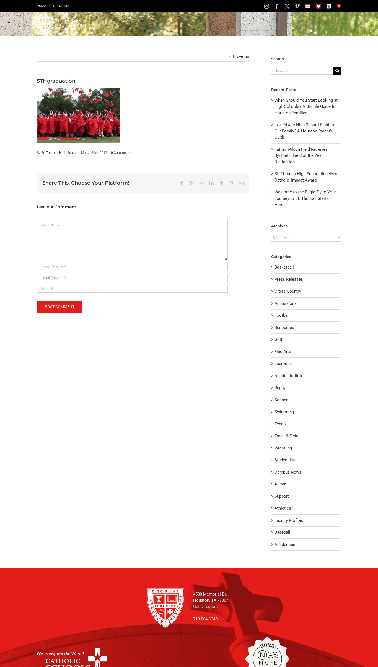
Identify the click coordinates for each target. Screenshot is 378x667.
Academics (285, 544)
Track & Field (286, 435)
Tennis (281, 423)
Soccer (281, 399)
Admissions (286, 303)
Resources (284, 327)
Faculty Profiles (289, 520)
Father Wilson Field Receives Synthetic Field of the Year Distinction (301, 155)
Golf (278, 339)
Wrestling (283, 448)
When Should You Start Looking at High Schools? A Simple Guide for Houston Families (306, 106)
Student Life (286, 460)
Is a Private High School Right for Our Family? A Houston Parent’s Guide (305, 131)
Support (282, 496)
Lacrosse (283, 363)
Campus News (288, 472)
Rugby (280, 387)
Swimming (284, 411)
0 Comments (120, 153)
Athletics (283, 508)
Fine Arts (283, 351)
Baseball (282, 532)
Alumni (281, 484)
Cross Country (288, 291)
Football (282, 315)
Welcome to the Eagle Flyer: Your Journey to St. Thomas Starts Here (305, 198)
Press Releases (289, 279)
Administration (288, 375)
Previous (241, 56)
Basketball (284, 267)
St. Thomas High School (59, 153)
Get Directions (206, 606)
